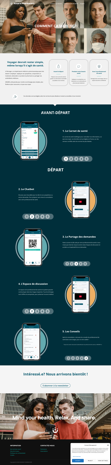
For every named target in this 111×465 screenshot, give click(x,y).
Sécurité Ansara (14, 451)
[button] (108, 445)
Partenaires (43, 449)
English (82, 3)
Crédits (12, 455)
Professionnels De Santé (71, 3)
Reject (90, 460)
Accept (77, 460)
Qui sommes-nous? (15, 449)
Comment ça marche (56, 3)
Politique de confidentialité (17, 453)
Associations (44, 451)
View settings (103, 460)
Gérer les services (77, 456)
